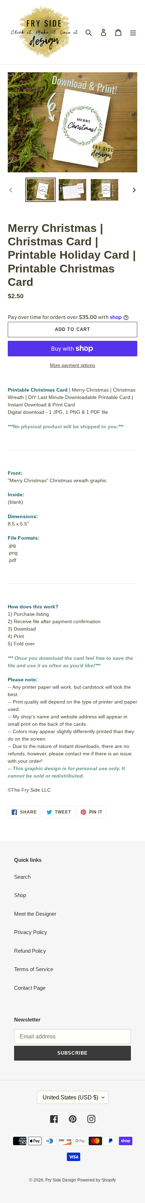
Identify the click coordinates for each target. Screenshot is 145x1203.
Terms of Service (33, 969)
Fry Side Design (60, 1180)
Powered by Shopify (96, 1180)
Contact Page (29, 988)
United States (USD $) (70, 1097)
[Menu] (133, 32)
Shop (20, 895)
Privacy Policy (30, 932)
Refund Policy (30, 951)
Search (22, 877)
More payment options (72, 365)
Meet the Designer (35, 914)
